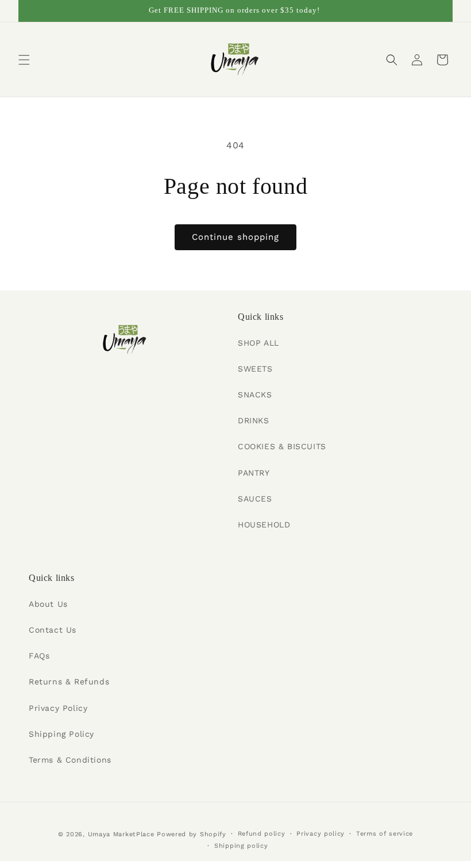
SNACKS (255, 394)
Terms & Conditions (70, 759)
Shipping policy (241, 845)
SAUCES (255, 498)
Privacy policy (320, 833)
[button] (24, 59)
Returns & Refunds (69, 681)
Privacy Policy (58, 708)
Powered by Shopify (191, 834)
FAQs (39, 655)
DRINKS (253, 420)
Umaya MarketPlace (121, 834)
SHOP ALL (258, 342)
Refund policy (261, 833)
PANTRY (254, 472)
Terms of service (384, 833)
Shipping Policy (61, 733)
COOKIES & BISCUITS (282, 446)
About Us (48, 604)
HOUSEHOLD (264, 524)
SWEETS (255, 368)
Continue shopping (235, 237)
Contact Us (52, 629)
